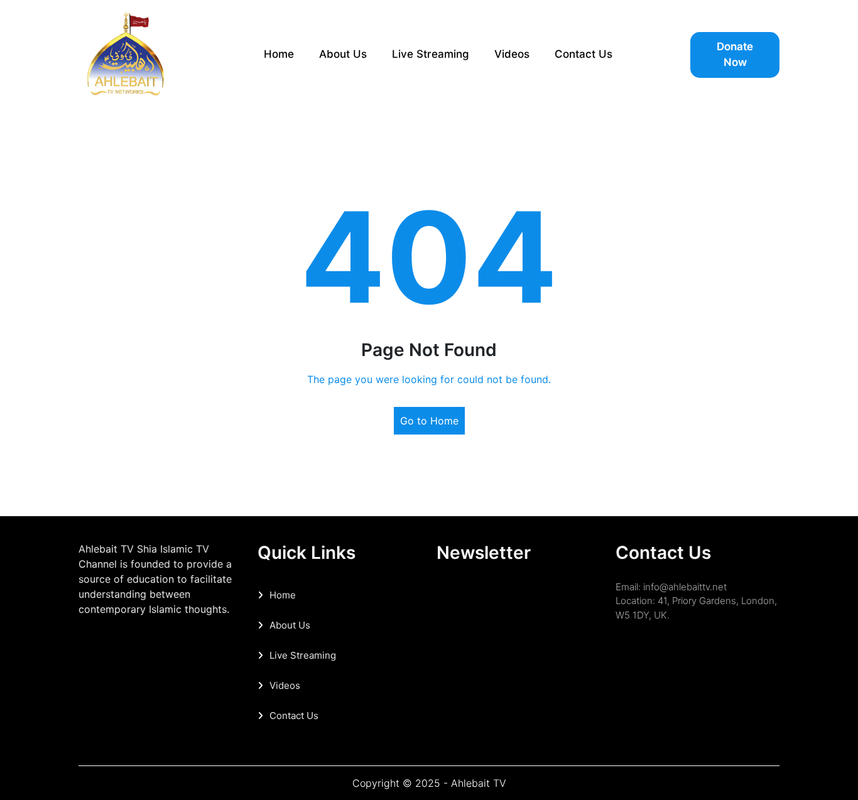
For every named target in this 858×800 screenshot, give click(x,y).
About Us (343, 54)
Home (279, 54)
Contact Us (583, 54)
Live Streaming (430, 54)
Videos (511, 54)
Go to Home (429, 420)
